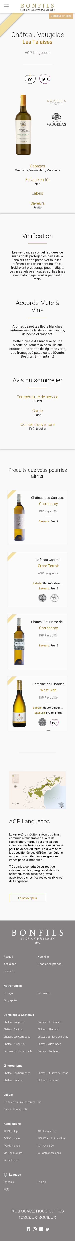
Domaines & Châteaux (19, 1015)
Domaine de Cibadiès (50, 1022)
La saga (8, 993)
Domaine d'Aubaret (48, 1051)
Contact (8, 971)
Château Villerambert (49, 1044)
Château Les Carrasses (17, 1036)
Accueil (8, 956)
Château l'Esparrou (14, 1044)
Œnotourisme (13, 1065)
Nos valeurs (44, 993)
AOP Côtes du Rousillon (51, 1138)
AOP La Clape (11, 1131)
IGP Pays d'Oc (46, 1145)
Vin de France (11, 1160)
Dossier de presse (50, 964)
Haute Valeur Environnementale (21, 1102)
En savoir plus (27, 898)
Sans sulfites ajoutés (15, 1109)
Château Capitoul (13, 1029)
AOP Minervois (12, 1145)
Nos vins (43, 956)
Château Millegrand (48, 1029)
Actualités (10, 964)
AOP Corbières (12, 1138)
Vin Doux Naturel (13, 1152)
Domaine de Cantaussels (18, 1051)
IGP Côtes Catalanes (49, 1152)
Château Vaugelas (14, 1022)
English (42, 1182)
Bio (39, 1102)
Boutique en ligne (61, 15)
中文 (6, 1189)
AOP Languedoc (37, 52)
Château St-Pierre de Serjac (53, 1036)
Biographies (10, 1000)
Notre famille (13, 985)
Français (9, 1182)
